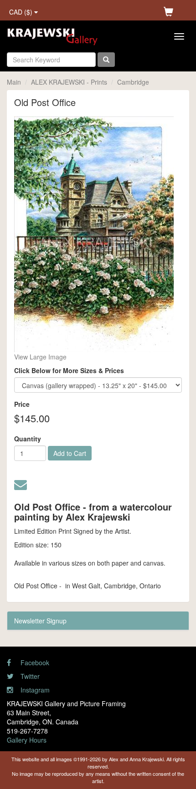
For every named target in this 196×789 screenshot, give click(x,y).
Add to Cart (69, 453)
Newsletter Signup (40, 620)
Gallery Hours (26, 739)
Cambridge (133, 81)
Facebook (34, 662)
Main (14, 81)
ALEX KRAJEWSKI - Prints (69, 81)
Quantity (27, 438)
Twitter (29, 676)
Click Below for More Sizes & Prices (69, 370)
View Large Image (40, 356)
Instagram (34, 689)
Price (22, 404)
